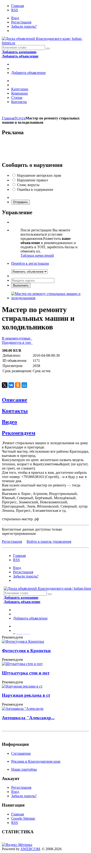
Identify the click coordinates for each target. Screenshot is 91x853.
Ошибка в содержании (35, 189)
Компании (19, 93)
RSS (14, 10)
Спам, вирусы (28, 185)
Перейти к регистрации (30, 263)
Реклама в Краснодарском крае (35, 761)
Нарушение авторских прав (39, 175)
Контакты (19, 102)
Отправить (20, 202)
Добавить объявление (28, 73)
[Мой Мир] (24, 385)
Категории (19, 89)
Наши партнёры (24, 769)
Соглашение (21, 753)
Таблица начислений (37, 255)
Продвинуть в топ (17, 342)
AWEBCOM (30, 849)
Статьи (16, 97)
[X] (4, 385)
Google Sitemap (23, 818)
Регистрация (21, 22)
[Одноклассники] (18, 385)
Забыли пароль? (24, 26)
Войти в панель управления (49, 541)
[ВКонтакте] (11, 385)
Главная (17, 6)
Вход (15, 18)
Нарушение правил (32, 180)
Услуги (20, 118)
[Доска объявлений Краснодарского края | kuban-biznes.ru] (45, 43)
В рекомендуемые (17, 338)
